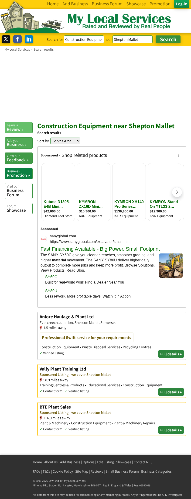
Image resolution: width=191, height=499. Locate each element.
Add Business (70, 462)
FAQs (36, 471)
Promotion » (18, 173)
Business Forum (15, 191)
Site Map (81, 471)
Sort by (43, 140)
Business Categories (156, 471)
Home (37, 462)
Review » (15, 127)
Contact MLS (143, 462)
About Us (51, 462)
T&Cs (46, 471)
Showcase (16, 208)
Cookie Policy (63, 471)
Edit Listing (105, 462)
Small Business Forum (122, 471)
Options (89, 462)
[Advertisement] (95, 86)
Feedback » (17, 158)
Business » (16, 142)
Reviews (97, 471)
